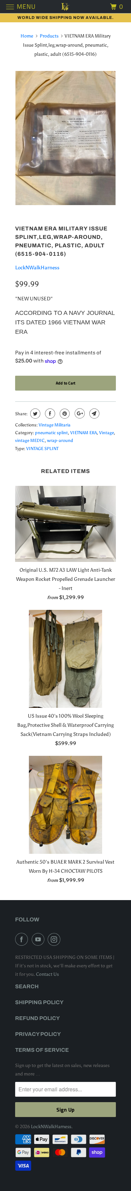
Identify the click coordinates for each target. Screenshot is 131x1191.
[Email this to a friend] (93, 413)
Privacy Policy (38, 1034)
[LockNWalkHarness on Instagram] (55, 939)
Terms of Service (42, 1050)
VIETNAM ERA (83, 432)
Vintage (106, 432)
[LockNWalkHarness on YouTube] (39, 939)
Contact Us (47, 974)
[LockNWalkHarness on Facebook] (23, 939)
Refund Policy (37, 1018)
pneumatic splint (51, 432)
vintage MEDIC (30, 440)
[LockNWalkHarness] (65, 6)
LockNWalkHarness (37, 268)
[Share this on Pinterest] (64, 413)
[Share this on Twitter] (34, 413)
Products (49, 36)
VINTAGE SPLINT (42, 448)
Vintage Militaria (55, 424)
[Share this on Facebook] (49, 413)
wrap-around (60, 440)
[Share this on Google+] (79, 413)
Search (27, 986)
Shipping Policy (39, 1002)
